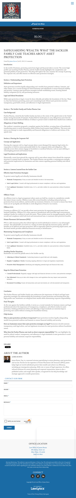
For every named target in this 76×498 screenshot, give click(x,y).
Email (6, 396)
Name (6, 383)
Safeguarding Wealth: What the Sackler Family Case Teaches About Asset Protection (36, 54)
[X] (32, 476)
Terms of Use (30, 494)
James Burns (13, 61)
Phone (6, 389)
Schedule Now (38, 29)
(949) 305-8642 (39, 24)
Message (7, 402)
